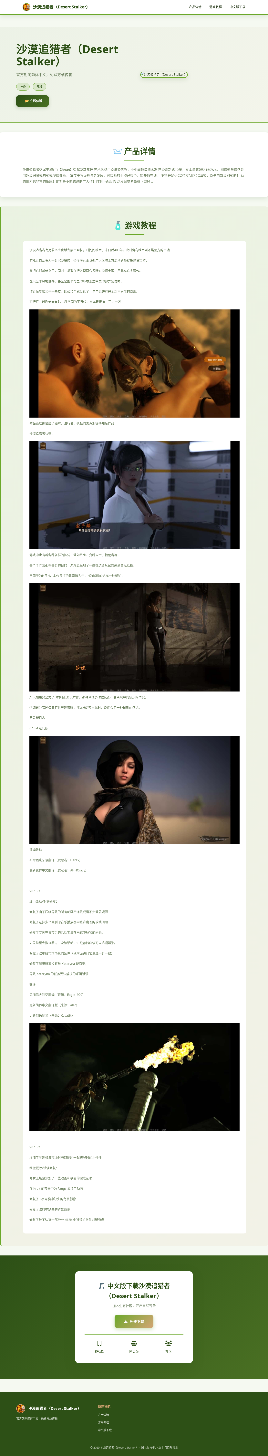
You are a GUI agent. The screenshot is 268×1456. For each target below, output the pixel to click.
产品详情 (195, 7)
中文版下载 (237, 7)
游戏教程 (215, 7)
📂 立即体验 (33, 101)
